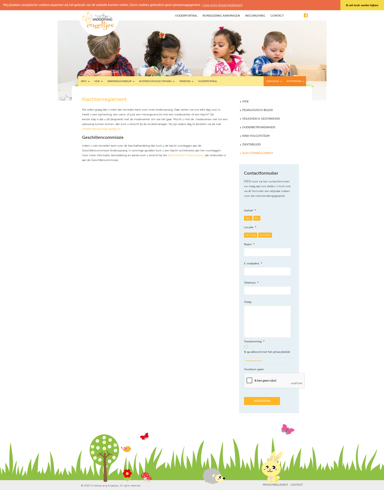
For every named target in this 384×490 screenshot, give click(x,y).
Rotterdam (294, 81)
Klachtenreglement (257, 153)
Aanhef (250, 210)
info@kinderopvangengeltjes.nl (101, 129)
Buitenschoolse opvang (155, 81)
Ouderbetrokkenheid (258, 127)
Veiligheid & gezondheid (261, 118)
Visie (97, 81)
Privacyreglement (254, 361)
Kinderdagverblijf (119, 81)
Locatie (250, 227)
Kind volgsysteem (256, 136)
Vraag (247, 302)
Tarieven (185, 81)
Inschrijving (255, 15)
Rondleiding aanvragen (221, 15)
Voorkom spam (254, 369)
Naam (249, 244)
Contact (277, 15)
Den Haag (273, 81)
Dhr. (257, 218)
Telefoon (251, 282)
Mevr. (248, 218)
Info (84, 81)
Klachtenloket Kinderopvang (185, 155)
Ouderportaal (186, 15)
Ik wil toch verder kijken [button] (362, 5)
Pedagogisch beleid (257, 110)
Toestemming (254, 341)
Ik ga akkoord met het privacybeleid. (267, 352)
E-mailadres (253, 263)
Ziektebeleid (251, 144)
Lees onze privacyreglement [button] (222, 5)
